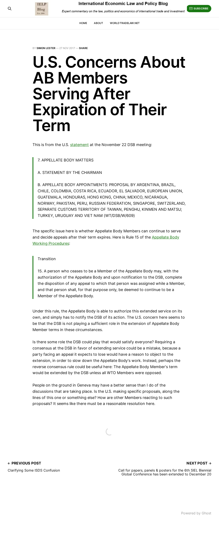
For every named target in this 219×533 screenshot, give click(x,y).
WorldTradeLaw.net (125, 23)
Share (83, 48)
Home (83, 23)
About (98, 23)
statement (79, 144)
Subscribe (201, 8)
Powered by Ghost (196, 513)
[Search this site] (9, 8)
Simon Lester (46, 48)
